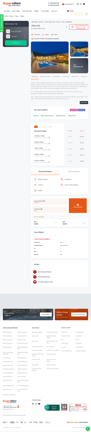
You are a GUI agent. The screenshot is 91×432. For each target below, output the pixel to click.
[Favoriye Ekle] (66, 27)
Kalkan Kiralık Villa (21, 335)
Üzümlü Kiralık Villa (7, 376)
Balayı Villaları (35, 335)
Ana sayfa (34, 21)
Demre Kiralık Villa (7, 380)
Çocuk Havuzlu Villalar (52, 332)
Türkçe (72, 11)
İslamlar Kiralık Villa (22, 369)
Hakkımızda (64, 332)
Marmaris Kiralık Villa (8, 361)
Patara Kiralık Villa (21, 357)
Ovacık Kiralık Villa (7, 389)
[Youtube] (84, 4)
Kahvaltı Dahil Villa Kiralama (36, 369)
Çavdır (63, 21)
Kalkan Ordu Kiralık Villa (23, 385)
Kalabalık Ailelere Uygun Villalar (38, 354)
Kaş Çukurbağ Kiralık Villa (22, 390)
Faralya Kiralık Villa (22, 361)
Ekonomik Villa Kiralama (52, 368)
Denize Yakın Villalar (52, 354)
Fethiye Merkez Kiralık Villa (22, 353)
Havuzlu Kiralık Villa (51, 364)
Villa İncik (69, 21)
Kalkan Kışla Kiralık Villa (9, 385)
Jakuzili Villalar (50, 346)
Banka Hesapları (80, 332)
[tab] (35, 76)
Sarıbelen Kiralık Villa (8, 365)
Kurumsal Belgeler (65, 335)
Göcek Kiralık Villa (7, 347)
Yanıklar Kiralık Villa (22, 372)
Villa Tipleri (35, 327)
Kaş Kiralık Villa (6, 357)
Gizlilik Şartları (64, 343)
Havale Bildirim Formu (66, 350)
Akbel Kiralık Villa (21, 339)
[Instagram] (78, 4)
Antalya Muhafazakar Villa (22, 347)
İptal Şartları (78, 343)
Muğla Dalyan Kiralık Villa (9, 394)
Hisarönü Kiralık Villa (22, 343)
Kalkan (58, 21)
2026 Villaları (35, 364)
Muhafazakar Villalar (37, 332)
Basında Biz (78, 335)
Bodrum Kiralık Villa (7, 343)
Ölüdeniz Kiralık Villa (8, 339)
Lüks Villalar (35, 341)
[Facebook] (81, 4)
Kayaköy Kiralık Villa (8, 372)
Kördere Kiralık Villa (22, 365)
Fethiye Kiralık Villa (7, 335)
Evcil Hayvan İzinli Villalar (53, 350)
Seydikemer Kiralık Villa (8, 369)
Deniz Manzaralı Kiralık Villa (52, 342)
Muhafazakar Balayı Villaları (51, 336)
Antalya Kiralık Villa (49, 21)
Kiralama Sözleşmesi (81, 350)
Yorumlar (63, 347)
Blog (62, 339)
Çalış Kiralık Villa (21, 376)
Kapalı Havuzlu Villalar (37, 346)
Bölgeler (40, 21)
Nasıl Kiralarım (79, 347)
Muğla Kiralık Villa (7, 332)
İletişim (77, 339)
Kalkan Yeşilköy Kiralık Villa (22, 381)
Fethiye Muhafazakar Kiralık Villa (8, 353)
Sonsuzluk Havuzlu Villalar (51, 360)
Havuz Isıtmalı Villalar (37, 350)
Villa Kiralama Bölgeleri (10, 327)
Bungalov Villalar (36, 359)
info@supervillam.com (8, 409)
